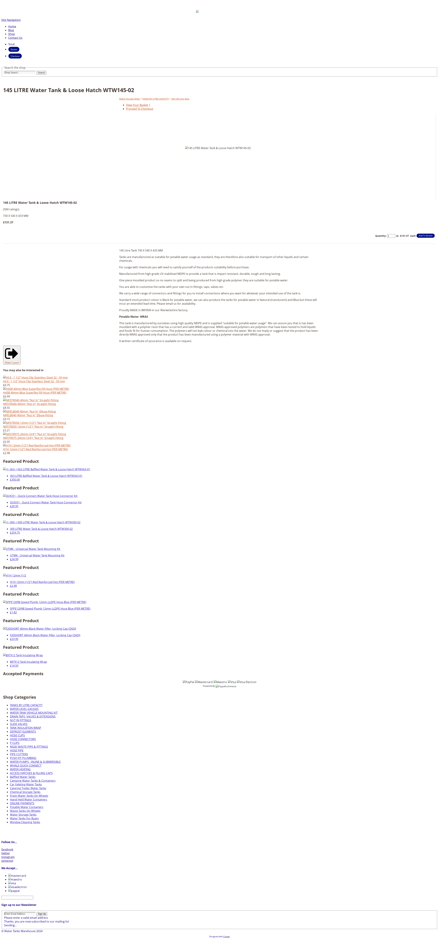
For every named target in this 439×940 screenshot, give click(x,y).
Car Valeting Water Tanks (26, 784)
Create (226, 936)
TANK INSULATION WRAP (25, 728)
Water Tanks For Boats (24, 818)
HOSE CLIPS (17, 735)
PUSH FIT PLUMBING (23, 758)
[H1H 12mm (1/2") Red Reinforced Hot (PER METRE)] (37, 445)
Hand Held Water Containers (28, 799)
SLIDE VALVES (18, 724)
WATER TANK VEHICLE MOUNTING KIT (34, 713)
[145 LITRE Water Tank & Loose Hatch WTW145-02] (212, 193)
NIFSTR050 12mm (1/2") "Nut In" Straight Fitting (33, 426)
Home (12, 26)
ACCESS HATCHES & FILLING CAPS (31, 773)
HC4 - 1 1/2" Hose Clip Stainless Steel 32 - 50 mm (34, 381)
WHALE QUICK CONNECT (25, 765)
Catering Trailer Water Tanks (28, 788)
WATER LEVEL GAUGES (24, 709)
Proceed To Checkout (139, 109)
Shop (11, 34)
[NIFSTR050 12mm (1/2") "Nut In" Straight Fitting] (34, 423)
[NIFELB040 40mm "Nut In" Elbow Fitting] (29, 411)
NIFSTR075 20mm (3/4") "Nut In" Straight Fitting (33, 438)
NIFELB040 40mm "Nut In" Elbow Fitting (28, 415)
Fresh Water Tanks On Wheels (29, 796)
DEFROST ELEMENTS (23, 731)
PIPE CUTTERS (19, 754)
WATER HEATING (20, 769)
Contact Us (15, 38)
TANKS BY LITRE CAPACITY (155, 98)
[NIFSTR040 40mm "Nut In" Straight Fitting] (31, 400)
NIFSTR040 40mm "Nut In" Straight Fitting (29, 404)
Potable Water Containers (26, 807)
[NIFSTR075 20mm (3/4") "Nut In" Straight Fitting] (34, 434)
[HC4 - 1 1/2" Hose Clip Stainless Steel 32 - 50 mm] (35, 377)
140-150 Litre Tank (180, 98)
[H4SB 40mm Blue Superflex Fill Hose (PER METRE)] (36, 389)
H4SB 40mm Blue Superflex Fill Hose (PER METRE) (34, 393)
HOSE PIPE (16, 750)
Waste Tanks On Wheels (25, 811)
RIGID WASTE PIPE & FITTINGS (29, 747)
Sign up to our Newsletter (18, 905)
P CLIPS (14, 743)
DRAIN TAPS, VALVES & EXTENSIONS (33, 716)
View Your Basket (137, 105)
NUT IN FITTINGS (20, 720)
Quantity (380, 235)
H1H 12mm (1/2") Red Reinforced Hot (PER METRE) (35, 449)
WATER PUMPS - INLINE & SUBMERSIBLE (35, 762)
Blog (11, 30)
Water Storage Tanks (129, 98)
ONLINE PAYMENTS (22, 803)
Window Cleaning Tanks (25, 822)
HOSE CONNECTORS (23, 739)
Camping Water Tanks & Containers (33, 781)
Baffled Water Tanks (22, 777)
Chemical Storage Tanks (25, 792)
